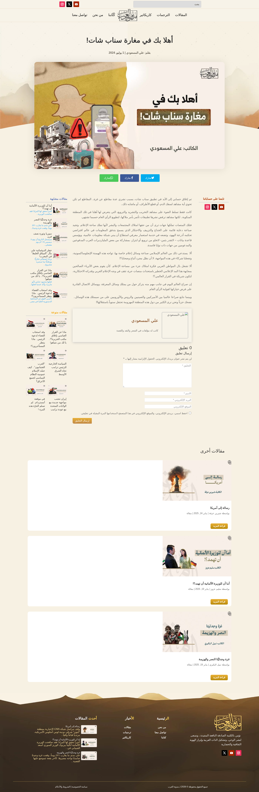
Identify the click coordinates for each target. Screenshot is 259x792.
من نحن (97, 15)
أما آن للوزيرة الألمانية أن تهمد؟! (211, 583)
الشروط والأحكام (62, 786)
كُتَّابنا (111, 15)
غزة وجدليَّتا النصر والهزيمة (214, 659)
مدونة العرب (173, 786)
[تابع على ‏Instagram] (62, 4)
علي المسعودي (144, 320)
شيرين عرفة (215, 513)
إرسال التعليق (82, 420)
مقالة (189, 513)
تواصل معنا (79, 15)
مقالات (127, 727)
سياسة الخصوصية (79, 786)
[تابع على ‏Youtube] (76, 4)
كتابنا (163, 737)
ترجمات (127, 732)
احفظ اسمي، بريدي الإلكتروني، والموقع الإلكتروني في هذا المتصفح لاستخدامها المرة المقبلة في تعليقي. (134, 413)
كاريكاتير (146, 15)
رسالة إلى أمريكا (220, 507)
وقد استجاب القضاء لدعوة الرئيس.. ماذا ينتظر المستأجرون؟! (38, 339)
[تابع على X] (69, 4)
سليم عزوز (216, 588)
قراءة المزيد (219, 526)
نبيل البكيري (215, 664)
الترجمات (163, 15)
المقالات (181, 15)
